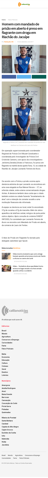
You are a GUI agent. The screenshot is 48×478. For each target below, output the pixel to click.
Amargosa (6, 385)
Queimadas (6, 412)
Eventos (5, 372)
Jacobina (5, 445)
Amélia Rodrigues (9, 388)
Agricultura (6, 337)
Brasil (4, 331)
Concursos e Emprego (10, 340)
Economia (6, 357)
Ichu (3, 436)
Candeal (5, 424)
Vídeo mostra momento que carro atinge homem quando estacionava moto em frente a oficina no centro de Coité (29, 256)
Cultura (4, 363)
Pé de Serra (6, 406)
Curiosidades (7, 343)
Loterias (5, 375)
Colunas (5, 366)
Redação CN (8, 42)
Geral (4, 369)
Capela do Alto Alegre (10, 427)
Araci (4, 391)
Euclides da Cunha (9, 433)
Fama (4, 346)
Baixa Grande (7, 394)
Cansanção (6, 400)
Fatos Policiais (12, 20)
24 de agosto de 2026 (20, 261)
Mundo (4, 334)
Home (4, 20)
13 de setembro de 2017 (25, 42)
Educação (5, 360)
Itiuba (4, 442)
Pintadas (5, 409)
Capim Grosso (7, 430)
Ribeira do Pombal (9, 418)
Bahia (4, 354)
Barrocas (5, 397)
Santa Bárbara (7, 421)
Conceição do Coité (9, 403)
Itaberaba (5, 439)
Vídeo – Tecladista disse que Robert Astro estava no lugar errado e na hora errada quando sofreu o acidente (28, 268)
